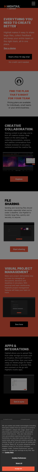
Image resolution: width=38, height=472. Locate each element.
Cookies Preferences (19, 458)
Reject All (19, 463)
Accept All (18, 468)
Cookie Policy (9, 452)
